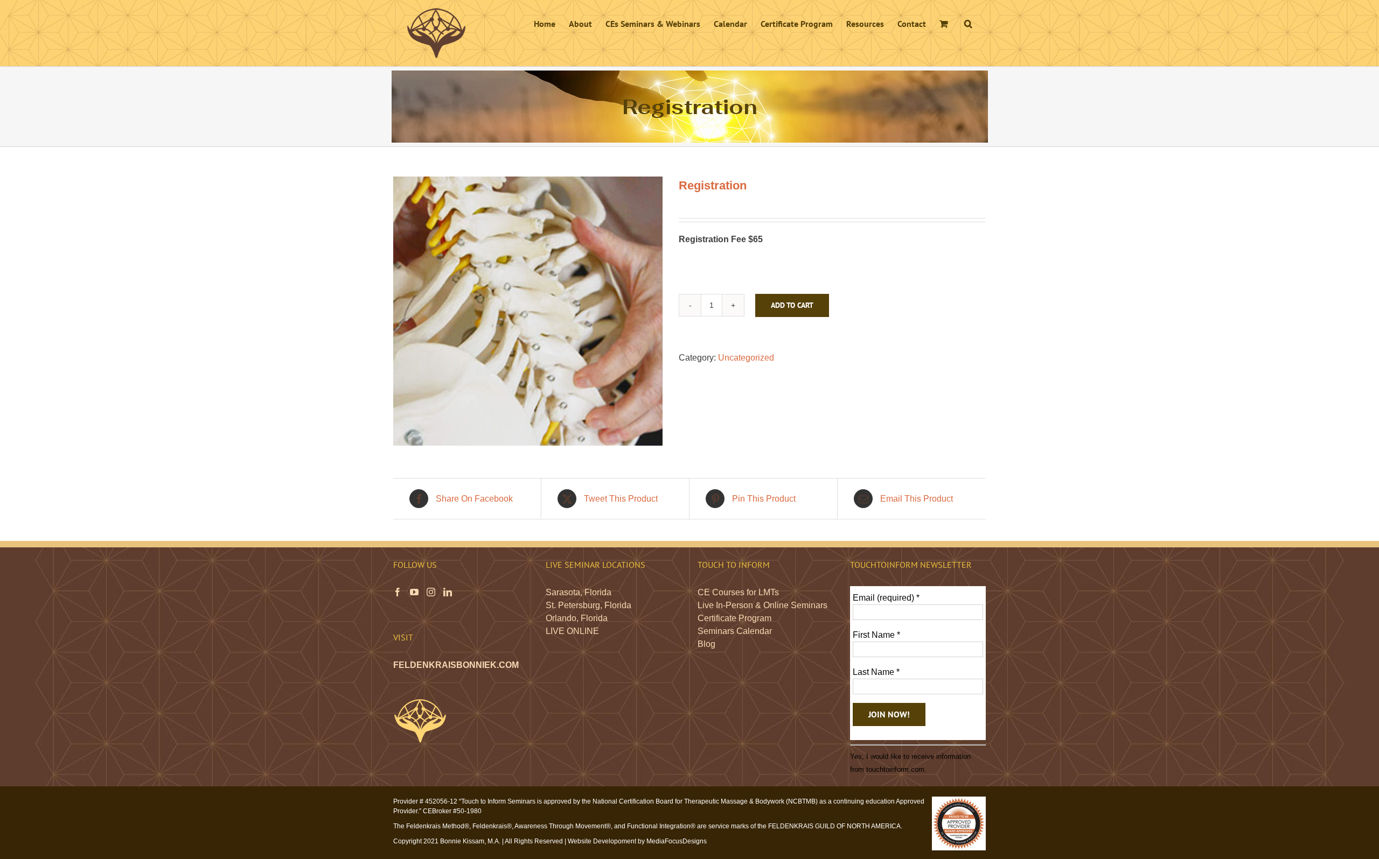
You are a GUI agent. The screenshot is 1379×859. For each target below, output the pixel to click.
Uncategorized (746, 357)
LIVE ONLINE (572, 631)
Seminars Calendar (735, 631)
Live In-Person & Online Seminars (762, 605)
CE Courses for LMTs (738, 592)
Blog (706, 644)
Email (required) (886, 597)
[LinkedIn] (447, 592)
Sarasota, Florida (578, 592)
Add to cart (792, 305)
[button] (968, 22)
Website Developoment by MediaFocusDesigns (637, 841)
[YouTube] (414, 592)
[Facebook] (397, 592)
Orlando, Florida (577, 618)
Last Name (876, 672)
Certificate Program (734, 618)
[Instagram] (431, 592)
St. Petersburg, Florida (588, 605)
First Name (876, 634)
